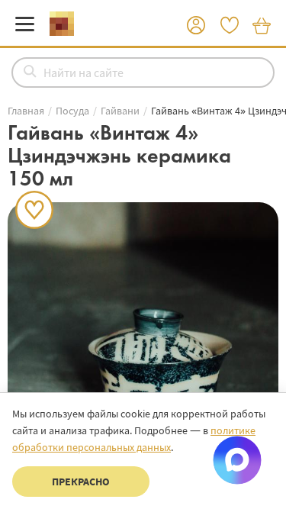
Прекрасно (81, 481)
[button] (196, 26)
